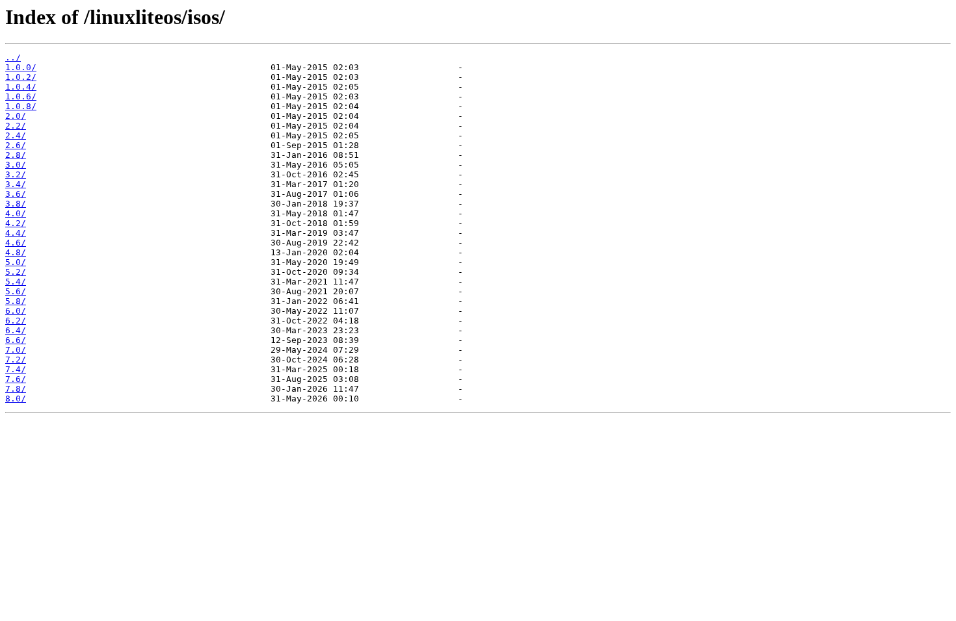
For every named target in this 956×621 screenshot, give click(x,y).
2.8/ (15, 155)
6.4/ (15, 330)
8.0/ (15, 398)
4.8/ (15, 252)
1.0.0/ (20, 67)
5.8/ (15, 301)
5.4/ (15, 281)
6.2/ (15, 320)
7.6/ (15, 379)
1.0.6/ (20, 96)
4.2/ (15, 223)
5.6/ (15, 291)
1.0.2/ (20, 77)
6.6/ (15, 340)
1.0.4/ (20, 87)
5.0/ (15, 262)
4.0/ (15, 213)
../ (13, 57)
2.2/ (15, 126)
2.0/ (15, 116)
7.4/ (15, 369)
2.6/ (15, 145)
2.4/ (15, 135)
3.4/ (15, 184)
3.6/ (15, 194)
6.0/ (15, 311)
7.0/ (15, 350)
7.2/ (15, 359)
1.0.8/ (20, 106)
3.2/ (15, 174)
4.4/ (15, 233)
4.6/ (15, 242)
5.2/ (15, 272)
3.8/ (15, 204)
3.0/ (15, 165)
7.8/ (15, 389)
